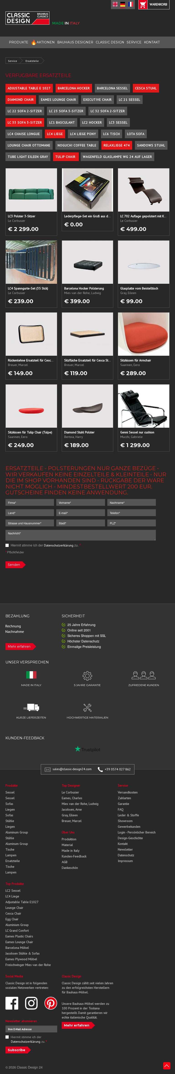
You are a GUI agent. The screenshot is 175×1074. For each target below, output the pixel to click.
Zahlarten (124, 798)
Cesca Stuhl (146, 88)
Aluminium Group (17, 925)
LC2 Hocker (92, 122)
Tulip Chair (66, 157)
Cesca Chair (13, 913)
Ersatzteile (32, 61)
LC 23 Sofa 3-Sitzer (66, 111)
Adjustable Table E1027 (22, 902)
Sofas (9, 804)
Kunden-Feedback (74, 856)
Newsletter (125, 849)
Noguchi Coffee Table (77, 145)
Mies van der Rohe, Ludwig (80, 804)
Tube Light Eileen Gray (28, 157)
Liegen (10, 809)
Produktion (69, 839)
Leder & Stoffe (128, 815)
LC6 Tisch (111, 134)
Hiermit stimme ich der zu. (45, 545)
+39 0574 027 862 (118, 769)
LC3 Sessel (118, 122)
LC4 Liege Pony (83, 134)
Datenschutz (126, 855)
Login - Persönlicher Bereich (137, 832)
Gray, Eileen (70, 815)
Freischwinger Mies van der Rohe (28, 965)
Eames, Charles (72, 798)
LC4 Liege (55, 134)
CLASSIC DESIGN (110, 42)
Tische (9, 849)
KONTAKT (152, 42)
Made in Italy (71, 851)
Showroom (125, 821)
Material (67, 845)
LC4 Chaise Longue (24, 134)
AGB (64, 862)
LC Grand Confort (17, 930)
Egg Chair (11, 919)
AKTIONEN (43, 42)
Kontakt (123, 844)
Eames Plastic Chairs (19, 936)
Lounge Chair (14, 908)
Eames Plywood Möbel (21, 959)
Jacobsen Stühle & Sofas (22, 953)
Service (12, 61)
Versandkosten (128, 792)
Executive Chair (97, 100)
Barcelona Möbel (17, 948)
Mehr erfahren (19, 646)
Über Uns (68, 832)
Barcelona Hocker (74, 88)
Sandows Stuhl (151, 145)
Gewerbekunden (129, 827)
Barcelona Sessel (112, 88)
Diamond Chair (21, 100)
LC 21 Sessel (129, 100)
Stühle (9, 821)
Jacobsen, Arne (72, 809)
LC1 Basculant (62, 122)
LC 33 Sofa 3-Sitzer (25, 122)
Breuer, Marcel (72, 821)
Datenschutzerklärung (58, 545)
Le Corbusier (70, 792)
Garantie (123, 804)
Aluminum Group (16, 832)
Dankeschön (70, 868)
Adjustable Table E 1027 (29, 88)
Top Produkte (14, 884)
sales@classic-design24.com (72, 769)
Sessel (10, 792)
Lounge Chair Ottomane (29, 145)
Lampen (10, 855)
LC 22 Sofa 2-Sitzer (25, 111)
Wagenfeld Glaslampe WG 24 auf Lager (117, 157)
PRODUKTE (18, 42)
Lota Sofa (135, 134)
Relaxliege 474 (117, 145)
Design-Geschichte (130, 838)
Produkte (11, 785)
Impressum (125, 861)
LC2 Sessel (13, 890)
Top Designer (71, 785)
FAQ (121, 809)
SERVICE (134, 42)
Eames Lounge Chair (58, 100)
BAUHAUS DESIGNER (75, 42)
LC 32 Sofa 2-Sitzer (108, 111)
